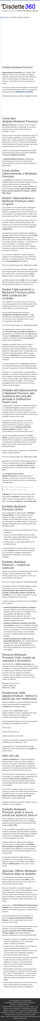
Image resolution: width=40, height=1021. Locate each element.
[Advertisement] (20, 43)
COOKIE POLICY (24, 1005)
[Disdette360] (20, 7)
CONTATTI (15, 1003)
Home (2, 17)
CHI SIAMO (13, 1001)
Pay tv (8, 17)
